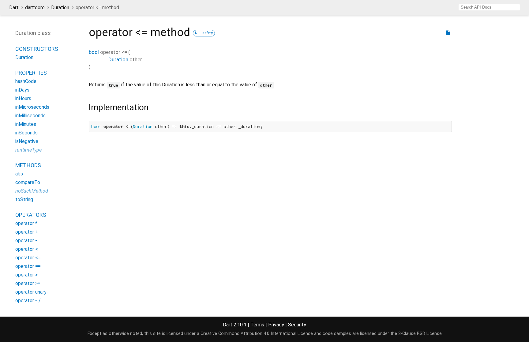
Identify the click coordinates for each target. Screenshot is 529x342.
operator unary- (31, 292)
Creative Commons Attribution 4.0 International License (257, 333)
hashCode (25, 81)
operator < (26, 249)
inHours (23, 98)
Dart (14, 7)
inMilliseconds (30, 115)
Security (297, 325)
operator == (28, 266)
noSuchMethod (31, 191)
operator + (26, 232)
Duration (60, 7)
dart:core (35, 7)
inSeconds (26, 133)
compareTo (27, 182)
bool (94, 52)
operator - (26, 240)
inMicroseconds (32, 107)
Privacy (276, 325)
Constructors (36, 49)
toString (24, 199)
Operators (30, 215)
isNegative (26, 141)
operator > (26, 275)
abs (19, 174)
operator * (26, 223)
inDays (22, 90)
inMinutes (25, 124)
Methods (28, 165)
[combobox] (489, 7)
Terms (257, 325)
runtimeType (28, 150)
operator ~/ (28, 300)
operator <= (28, 258)
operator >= (27, 283)
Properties (31, 73)
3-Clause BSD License (420, 333)
